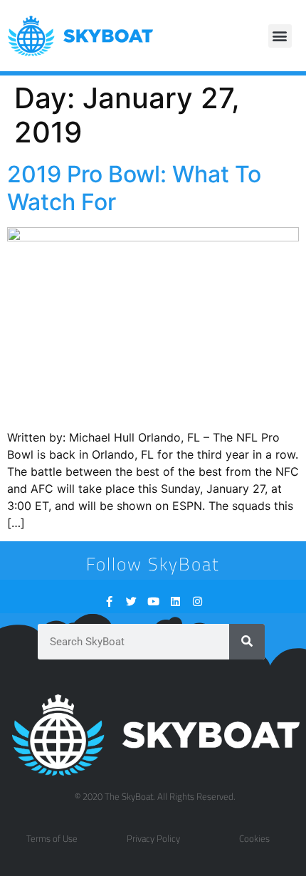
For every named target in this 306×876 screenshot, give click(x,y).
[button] (280, 36)
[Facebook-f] (109, 601)
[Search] (247, 641)
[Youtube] (153, 601)
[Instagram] (197, 601)
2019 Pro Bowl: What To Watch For (134, 187)
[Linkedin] (175, 601)
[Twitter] (131, 601)
